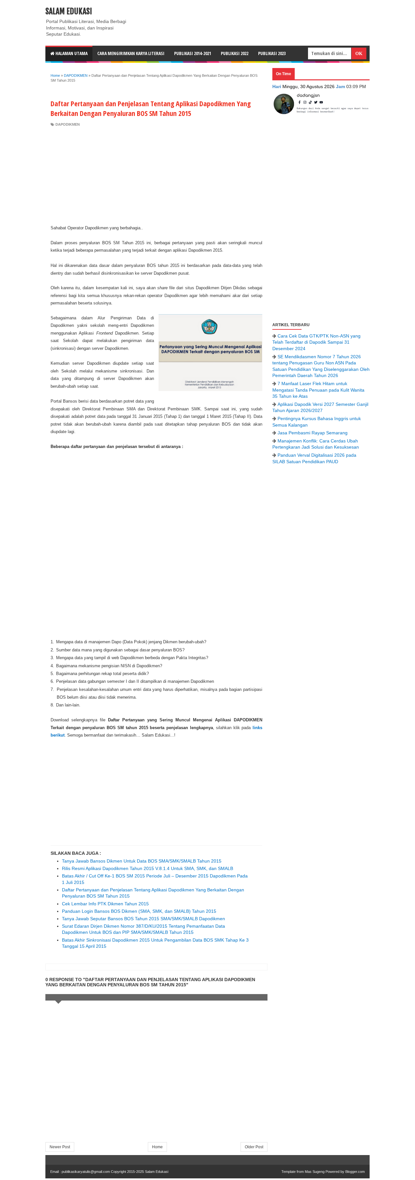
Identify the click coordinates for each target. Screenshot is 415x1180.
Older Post (254, 1147)
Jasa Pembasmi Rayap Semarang (313, 432)
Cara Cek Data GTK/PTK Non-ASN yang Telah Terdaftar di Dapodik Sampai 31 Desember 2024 (316, 342)
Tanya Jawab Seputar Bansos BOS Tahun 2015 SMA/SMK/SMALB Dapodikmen (143, 918)
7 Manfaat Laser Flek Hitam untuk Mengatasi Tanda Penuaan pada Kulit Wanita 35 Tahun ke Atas (318, 390)
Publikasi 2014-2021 (192, 53)
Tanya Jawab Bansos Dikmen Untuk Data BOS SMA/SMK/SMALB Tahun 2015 (141, 861)
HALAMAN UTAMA (71, 53)
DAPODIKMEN (67, 124)
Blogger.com (355, 1172)
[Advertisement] (156, 175)
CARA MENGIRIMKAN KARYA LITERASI (130, 53)
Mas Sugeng (315, 1172)
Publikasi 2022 (234, 53)
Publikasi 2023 (272, 53)
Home (157, 1147)
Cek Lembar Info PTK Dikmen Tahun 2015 (105, 903)
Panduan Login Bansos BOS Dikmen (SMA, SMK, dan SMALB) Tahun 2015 (139, 911)
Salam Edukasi (68, 11)
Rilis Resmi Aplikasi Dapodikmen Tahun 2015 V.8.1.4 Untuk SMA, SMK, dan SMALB (147, 868)
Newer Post (60, 1147)
